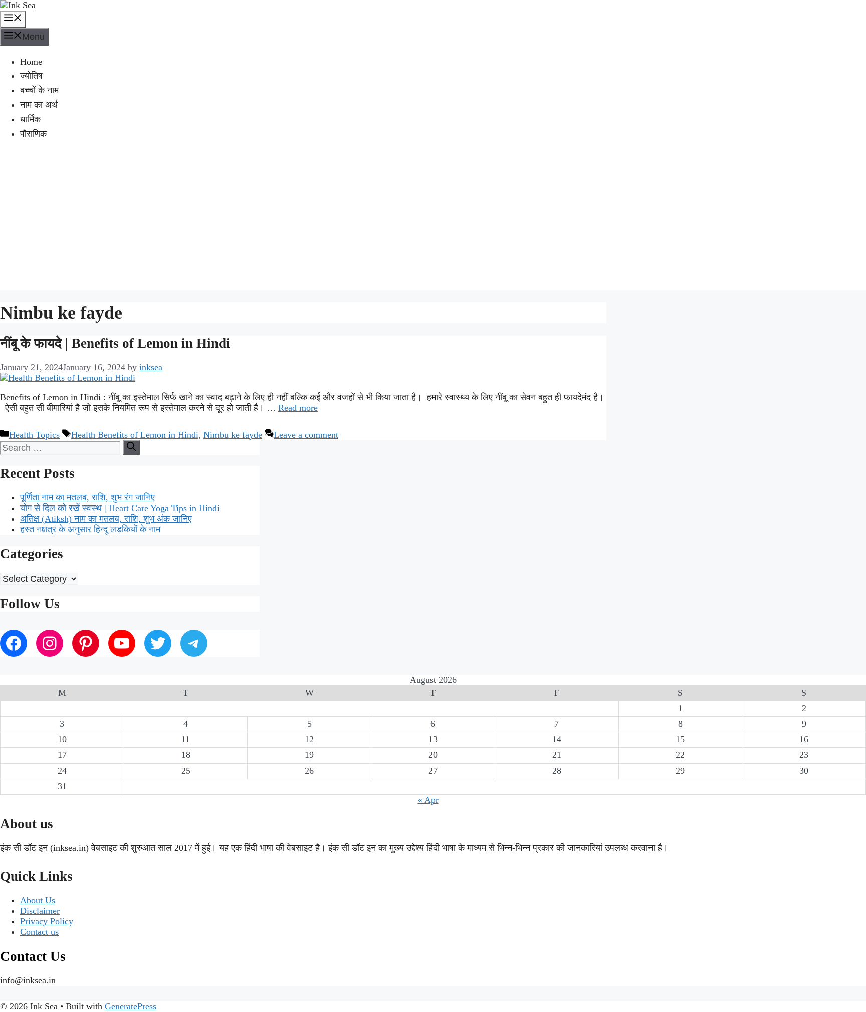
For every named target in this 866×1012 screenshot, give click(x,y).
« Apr (428, 800)
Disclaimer (40, 911)
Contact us (39, 932)
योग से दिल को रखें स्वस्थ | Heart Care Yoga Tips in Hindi (120, 508)
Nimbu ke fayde (232, 435)
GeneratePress (130, 1006)
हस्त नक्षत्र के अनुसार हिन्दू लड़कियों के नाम (90, 529)
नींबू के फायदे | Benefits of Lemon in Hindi (115, 343)
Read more (298, 408)
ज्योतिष (31, 76)
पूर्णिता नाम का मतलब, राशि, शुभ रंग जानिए (87, 497)
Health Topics (34, 435)
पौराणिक (33, 134)
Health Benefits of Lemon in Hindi (134, 435)
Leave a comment (306, 435)
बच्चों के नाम (39, 90)
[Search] (131, 447)
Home (31, 62)
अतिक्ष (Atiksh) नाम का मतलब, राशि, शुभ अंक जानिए (106, 519)
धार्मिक (30, 119)
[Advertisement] (433, 220)
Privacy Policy (46, 921)
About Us (37, 900)
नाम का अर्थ (39, 105)
